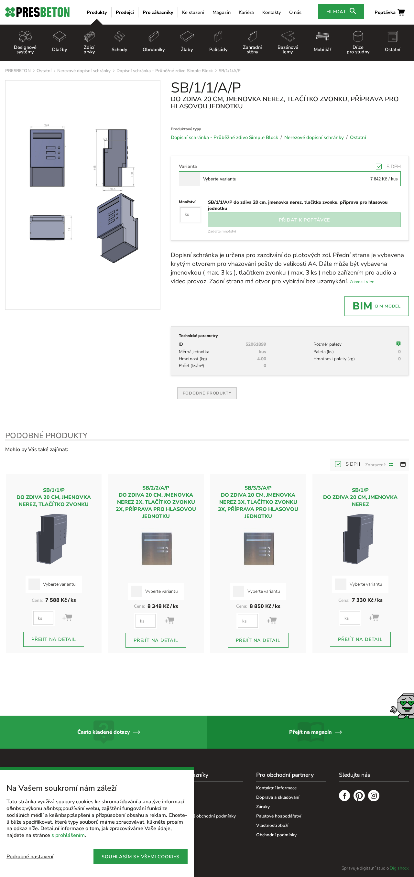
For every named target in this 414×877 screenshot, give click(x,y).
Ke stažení (193, 12)
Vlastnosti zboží (272, 825)
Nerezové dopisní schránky (84, 71)
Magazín (221, 12)
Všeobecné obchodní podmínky (204, 816)
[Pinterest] (359, 796)
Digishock (399, 868)
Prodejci (125, 12)
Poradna (181, 788)
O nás (295, 12)
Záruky (263, 807)
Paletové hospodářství (278, 816)
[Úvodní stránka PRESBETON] (37, 12)
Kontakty (271, 12)
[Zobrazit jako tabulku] (403, 465)
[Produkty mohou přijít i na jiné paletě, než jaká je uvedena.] (398, 344)
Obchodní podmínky (276, 835)
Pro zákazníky (158, 12)
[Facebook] (344, 796)
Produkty (97, 12)
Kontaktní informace (276, 788)
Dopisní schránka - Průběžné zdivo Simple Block (164, 71)
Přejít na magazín (310, 732)
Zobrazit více (362, 281)
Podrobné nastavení (29, 856)
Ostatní (44, 71)
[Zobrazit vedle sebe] (391, 465)
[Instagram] (373, 796)
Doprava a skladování (277, 797)
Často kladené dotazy (103, 732)
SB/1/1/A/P (230, 71)
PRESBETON (18, 71)
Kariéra (246, 12)
